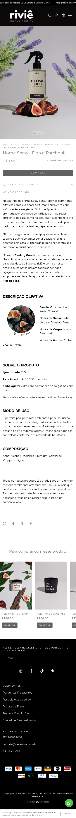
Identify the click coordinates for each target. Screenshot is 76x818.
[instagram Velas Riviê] (21, 671)
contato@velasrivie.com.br (20, 744)
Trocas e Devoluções (16, 713)
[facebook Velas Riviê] (32, 671)
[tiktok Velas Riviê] (42, 671)
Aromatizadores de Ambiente (26, 144)
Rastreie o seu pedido (17, 699)
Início (5, 144)
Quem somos (11, 685)
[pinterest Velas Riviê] (52, 671)
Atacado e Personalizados (19, 720)
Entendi (66, 814)
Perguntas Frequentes (17, 692)
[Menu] (70, 16)
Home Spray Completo (57, 144)
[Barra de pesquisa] (50, 16)
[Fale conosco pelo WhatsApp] (69, 803)
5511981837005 (12, 737)
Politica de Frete (13, 706)
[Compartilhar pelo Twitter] (22, 523)
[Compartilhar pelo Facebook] (14, 523)
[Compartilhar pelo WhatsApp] (4, 523)
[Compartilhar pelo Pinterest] (31, 523)
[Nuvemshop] (38, 802)
